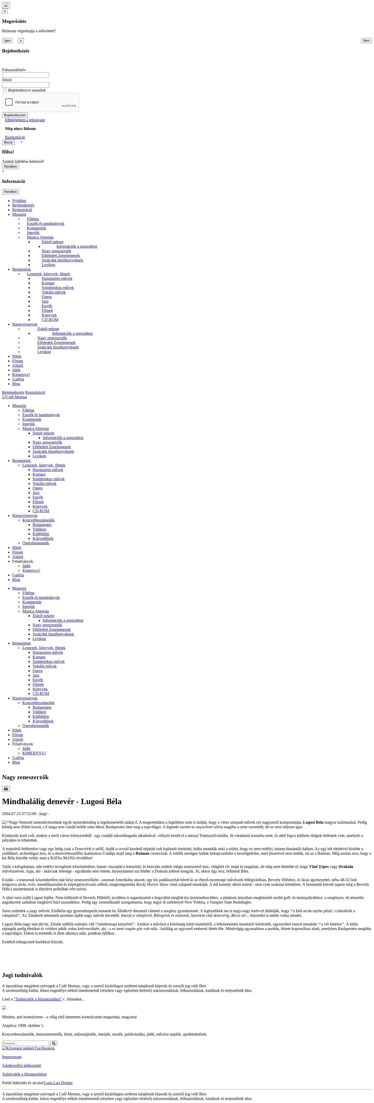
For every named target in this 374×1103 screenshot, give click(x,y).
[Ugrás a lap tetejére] (6, 5)
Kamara (48, 283)
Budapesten (42, 525)
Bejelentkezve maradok (27, 90)
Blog (16, 384)
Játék (16, 370)
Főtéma (33, 219)
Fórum (17, 361)
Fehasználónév (14, 70)
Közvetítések (43, 538)
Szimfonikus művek (58, 287)
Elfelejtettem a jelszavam (25, 120)
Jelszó (7, 80)
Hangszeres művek (57, 278)
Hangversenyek (24, 324)
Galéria (18, 379)
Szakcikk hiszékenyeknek (62, 260)
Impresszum (11, 1057)
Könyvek (49, 315)
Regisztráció (15, 137)
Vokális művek (54, 292)
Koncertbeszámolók (38, 520)
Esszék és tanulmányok (45, 223)
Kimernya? (21, 374)
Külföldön (41, 534)
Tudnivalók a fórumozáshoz (24, 1074)
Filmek (47, 310)
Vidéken (39, 529)
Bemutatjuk (21, 269)
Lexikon (48, 265)
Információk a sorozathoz (76, 246)
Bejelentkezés (23, 205)
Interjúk (33, 232)
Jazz (45, 301)
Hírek (16, 356)
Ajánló (17, 365)
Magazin (19, 214)
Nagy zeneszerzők (56, 251)
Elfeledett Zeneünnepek (61, 255)
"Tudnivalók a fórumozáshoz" (38, 999)
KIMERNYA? (34, 753)
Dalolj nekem (52, 242)
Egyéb (47, 306)
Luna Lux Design (58, 1083)
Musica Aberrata (40, 237)
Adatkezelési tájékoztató (21, 1065)
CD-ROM (50, 319)
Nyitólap (19, 200)
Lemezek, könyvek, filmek (48, 274)
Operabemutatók (35, 543)
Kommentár (36, 228)
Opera (47, 297)
